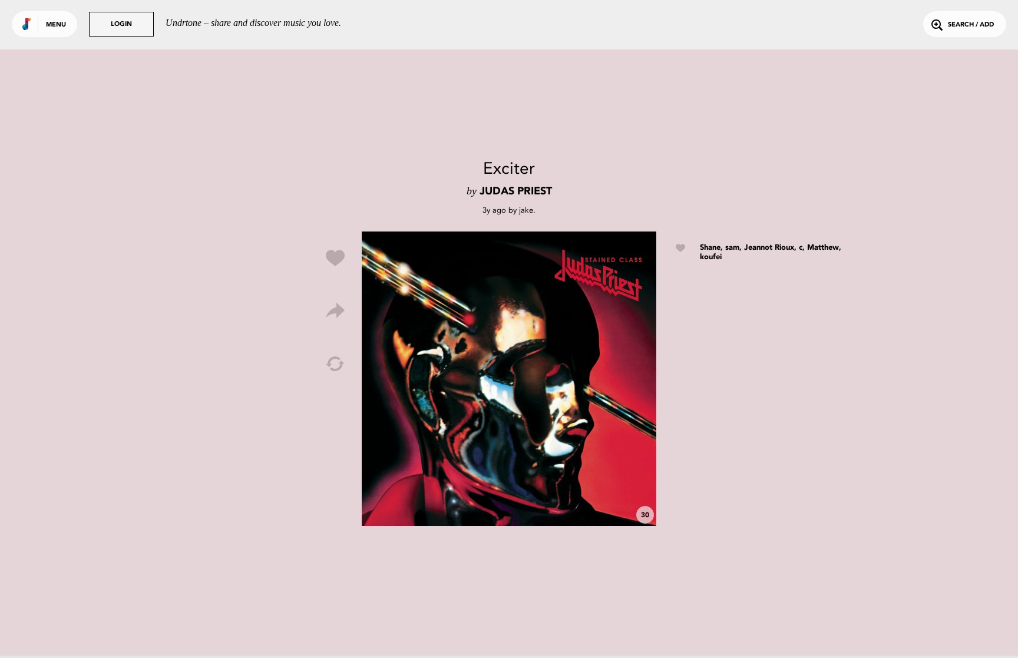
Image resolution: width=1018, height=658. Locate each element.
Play (509, 378)
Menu (56, 25)
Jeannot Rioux (769, 248)
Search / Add (971, 25)
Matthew (823, 248)
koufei (711, 257)
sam (732, 248)
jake (526, 210)
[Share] (335, 311)
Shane (710, 248)
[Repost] (335, 364)
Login (121, 24)
